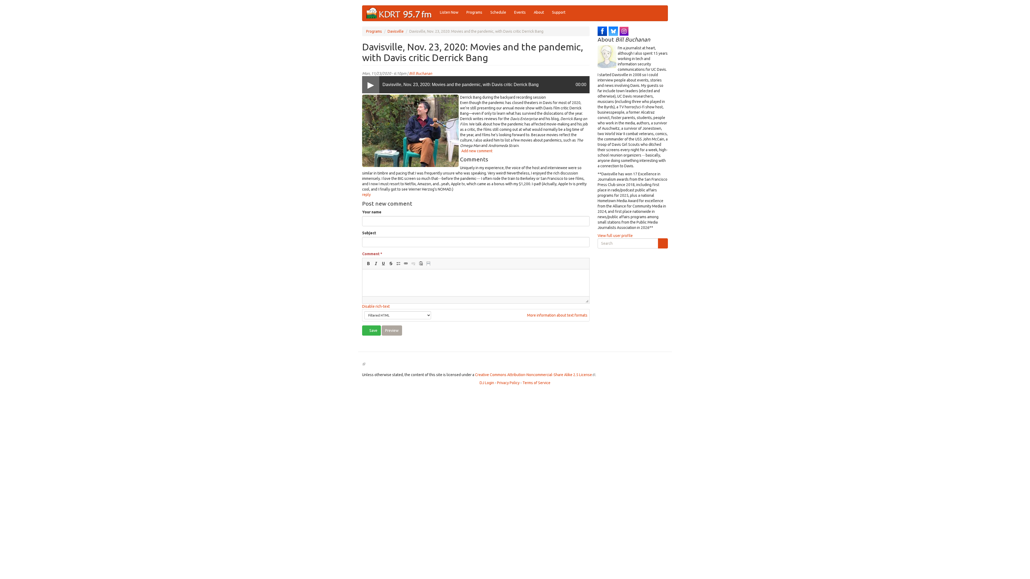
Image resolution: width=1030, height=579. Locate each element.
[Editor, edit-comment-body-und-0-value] (475, 282)
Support (558, 12)
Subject (369, 233)
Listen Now (449, 12)
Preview (392, 330)
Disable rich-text (376, 306)
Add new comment (476, 151)
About (539, 12)
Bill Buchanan (420, 73)
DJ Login (487, 383)
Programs (474, 12)
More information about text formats (556, 315)
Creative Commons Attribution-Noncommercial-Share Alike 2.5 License (535, 375)
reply (366, 194)
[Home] (401, 13)
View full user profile (615, 235)
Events (520, 12)
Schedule (498, 12)
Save (373, 330)
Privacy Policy (508, 383)
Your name (371, 212)
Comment (372, 254)
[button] (368, 263)
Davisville (396, 31)
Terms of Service (536, 383)
